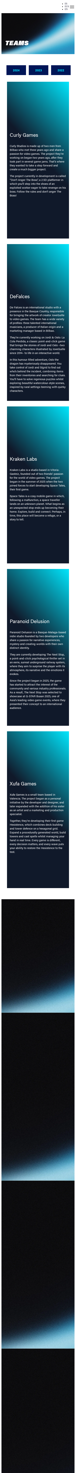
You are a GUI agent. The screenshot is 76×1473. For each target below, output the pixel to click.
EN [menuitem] (66, 9)
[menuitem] (66, 3)
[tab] (16, 70)
